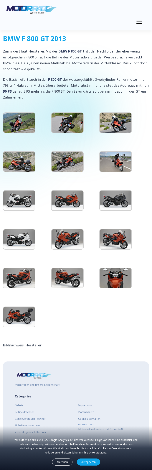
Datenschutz (86, 412)
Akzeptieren (88, 462)
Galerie (19, 405)
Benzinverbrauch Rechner (30, 418)
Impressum (85, 405)
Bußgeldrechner (24, 412)
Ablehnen (62, 462)
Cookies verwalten (89, 418)
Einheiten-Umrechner (27, 425)
